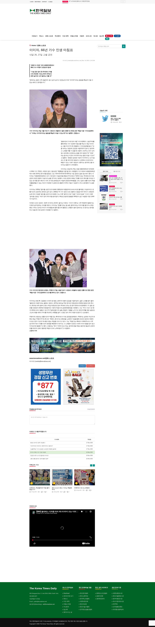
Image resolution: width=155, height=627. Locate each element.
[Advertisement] (89, 18)
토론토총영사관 (117, 593)
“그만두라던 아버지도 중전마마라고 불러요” (41, 446)
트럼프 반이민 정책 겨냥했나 (37, 442)
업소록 (101, 36)
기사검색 (117, 36)
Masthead (66, 593)
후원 (107, 38)
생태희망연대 (100, 598)
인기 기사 (105, 171)
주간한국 (58, 36)
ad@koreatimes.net (49, 604)
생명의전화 (99, 596)
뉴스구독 (109, 36)
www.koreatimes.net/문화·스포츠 (41, 358)
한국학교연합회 (84, 598)
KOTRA (115, 604)
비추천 (91, 366)
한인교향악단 (84, 596)
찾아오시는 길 (68, 612)
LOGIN (31, 1)
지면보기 (34, 36)
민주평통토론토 (117, 606)
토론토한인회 (84, 601)
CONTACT (44, 1)
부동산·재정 (74, 36)
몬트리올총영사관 (118, 596)
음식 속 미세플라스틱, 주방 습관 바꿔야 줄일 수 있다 (116, 179)
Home (33, 45)
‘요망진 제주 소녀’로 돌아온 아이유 (39, 455)
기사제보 (50, 1)
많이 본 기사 (117, 171)
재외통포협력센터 (118, 609)
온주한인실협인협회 (86, 609)
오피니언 (89, 36)
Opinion (113, 116)
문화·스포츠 (49, 36)
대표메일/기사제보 (35, 598)
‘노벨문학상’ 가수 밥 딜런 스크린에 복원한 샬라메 (43, 449)
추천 (83, 366)
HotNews (112, 186)
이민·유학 (65, 36)
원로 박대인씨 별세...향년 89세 (77, 2)
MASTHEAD (38, 1)
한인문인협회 (84, 593)
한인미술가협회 (84, 606)
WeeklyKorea (113, 175)
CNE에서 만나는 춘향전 (82, 488)
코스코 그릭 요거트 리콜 (115, 197)
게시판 (95, 36)
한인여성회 (83, 604)
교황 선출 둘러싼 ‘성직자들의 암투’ (39, 458)
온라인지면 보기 (68, 596)
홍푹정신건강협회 (101, 593)
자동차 (82, 36)
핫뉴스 (41, 36)
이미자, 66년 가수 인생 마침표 (38, 452)
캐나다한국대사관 (118, 601)
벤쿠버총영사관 (117, 598)
